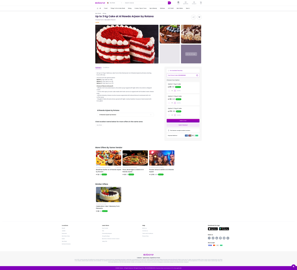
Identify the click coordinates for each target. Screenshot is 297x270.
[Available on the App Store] (213, 229)
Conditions (106, 67)
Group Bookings (106, 236)
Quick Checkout (183, 125)
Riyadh (63, 228)
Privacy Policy (145, 236)
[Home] (100, 3)
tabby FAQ (104, 241)
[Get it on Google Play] (224, 229)
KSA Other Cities (66, 236)
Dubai (63, 238)
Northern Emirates (66, 244)
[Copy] (197, 75)
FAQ (103, 230)
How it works (105, 228)
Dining (104, 13)
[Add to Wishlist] (199, 17)
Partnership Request (107, 233)
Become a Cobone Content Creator (110, 238)
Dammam (64, 233)
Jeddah (63, 230)
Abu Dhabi (98, 13)
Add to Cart (183, 120)
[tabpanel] (108, 164)
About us (144, 228)
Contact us (145, 230)
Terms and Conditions (147, 233)
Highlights (98, 67)
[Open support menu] (293, 266)
